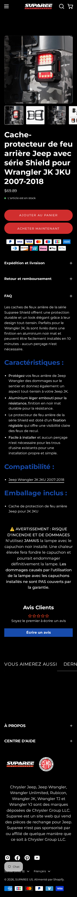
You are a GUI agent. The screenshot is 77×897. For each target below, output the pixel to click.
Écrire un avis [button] (38, 632)
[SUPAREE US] (38, 6)
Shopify (58, 879)
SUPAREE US (24, 879)
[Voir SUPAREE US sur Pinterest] (27, 858)
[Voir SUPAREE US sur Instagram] (7, 858)
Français (40, 871)
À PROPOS (14, 725)
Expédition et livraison (24, 263)
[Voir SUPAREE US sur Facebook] (17, 858)
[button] (61, 6)
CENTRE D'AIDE (20, 741)
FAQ (8, 296)
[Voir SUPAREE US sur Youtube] (37, 858)
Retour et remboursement (28, 279)
